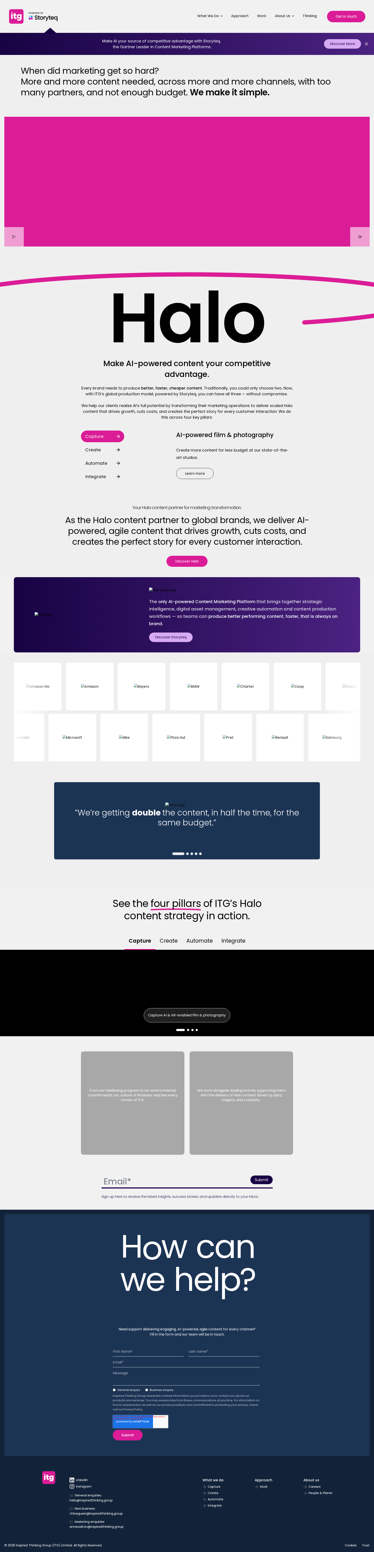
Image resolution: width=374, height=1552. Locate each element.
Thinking (310, 15)
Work (261, 15)
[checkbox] (186, 1391)
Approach (239, 15)
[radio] (126, 1391)
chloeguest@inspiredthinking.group (96, 1513)
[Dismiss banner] (366, 44)
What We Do (208, 15)
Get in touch (346, 16)
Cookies (351, 1545)
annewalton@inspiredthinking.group (96, 1527)
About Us (282, 15)
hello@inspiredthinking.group (91, 1500)
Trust (366, 1545)
